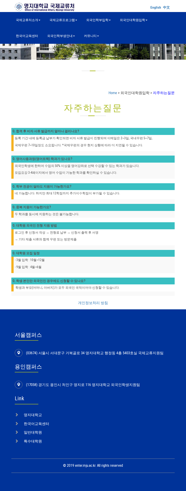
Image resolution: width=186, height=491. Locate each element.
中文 (166, 7)
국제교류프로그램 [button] (62, 20)
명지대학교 (33, 415)
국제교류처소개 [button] (27, 20)
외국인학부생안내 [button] (60, 36)
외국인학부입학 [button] (97, 20)
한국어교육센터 (27, 36)
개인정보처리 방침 (93, 303)
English (155, 7)
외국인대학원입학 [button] (132, 20)
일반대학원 (33, 432)
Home (112, 93)
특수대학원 (33, 441)
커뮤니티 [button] (90, 36)
